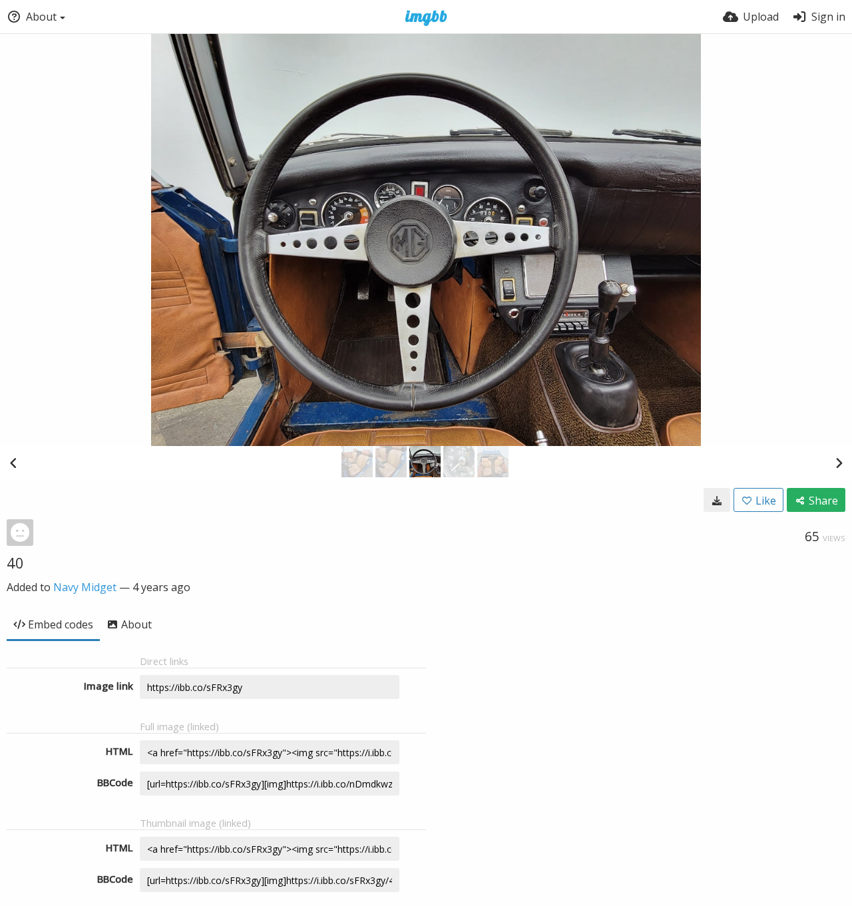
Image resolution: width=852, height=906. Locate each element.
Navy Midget (84, 587)
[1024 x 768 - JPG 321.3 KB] (717, 500)
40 (15, 562)
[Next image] (838, 462)
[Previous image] (13, 462)
